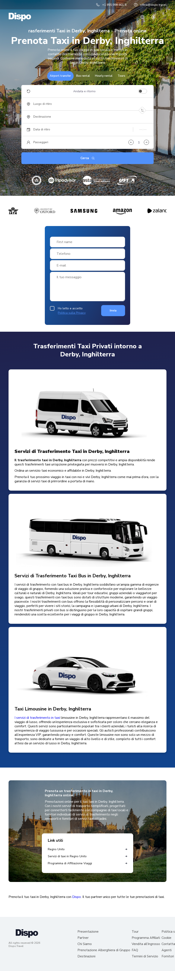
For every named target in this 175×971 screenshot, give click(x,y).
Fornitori (168, 956)
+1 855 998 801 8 (114, 5)
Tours (121, 76)
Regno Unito (56, 849)
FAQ (135, 950)
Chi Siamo (84, 944)
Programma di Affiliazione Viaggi (70, 863)
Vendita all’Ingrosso (146, 944)
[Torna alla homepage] (20, 17)
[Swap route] (142, 110)
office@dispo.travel (153, 5)
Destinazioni (86, 956)
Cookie (166, 938)
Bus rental (83, 76)
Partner (83, 938)
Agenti (167, 950)
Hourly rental (103, 76)
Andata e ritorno (84, 91)
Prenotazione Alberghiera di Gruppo (103, 950)
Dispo (76, 897)
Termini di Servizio (145, 956)
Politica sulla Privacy (72, 313)
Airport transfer (60, 76)
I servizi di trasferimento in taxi (37, 718)
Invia (113, 310)
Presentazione (88, 932)
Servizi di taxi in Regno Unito (67, 856)
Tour (135, 932)
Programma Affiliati (146, 938)
